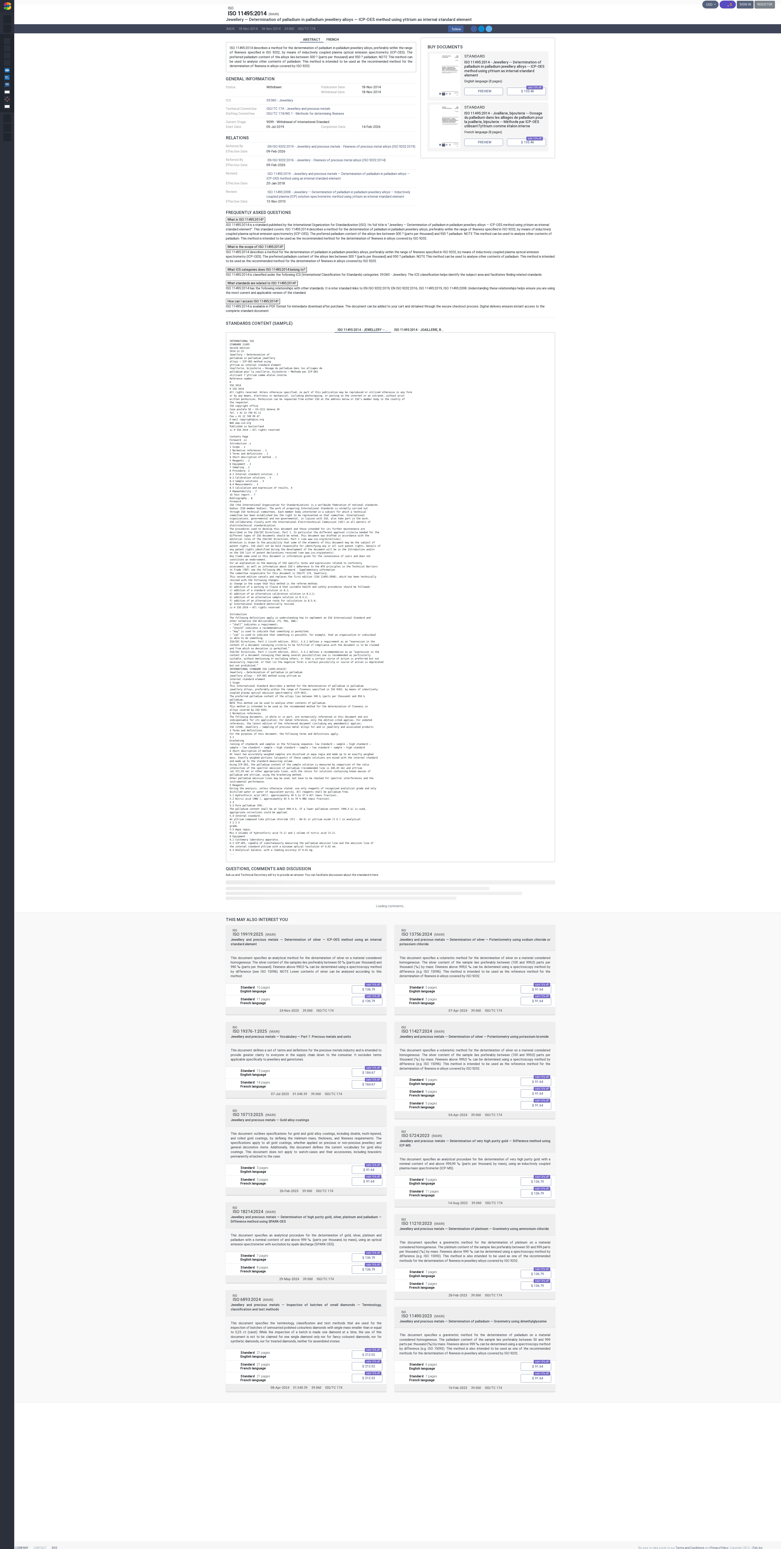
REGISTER (764, 4)
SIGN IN (745, 4)
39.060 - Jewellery (279, 100)
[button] (456, 28)
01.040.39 (300, 1094)
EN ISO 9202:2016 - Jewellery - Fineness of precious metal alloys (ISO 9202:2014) (326, 160)
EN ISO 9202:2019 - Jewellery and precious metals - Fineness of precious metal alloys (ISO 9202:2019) (341, 146)
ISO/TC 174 (306, 29)
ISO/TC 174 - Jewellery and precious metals (298, 109)
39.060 (289, 29)
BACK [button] (230, 29)
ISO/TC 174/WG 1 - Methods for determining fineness (305, 114)
